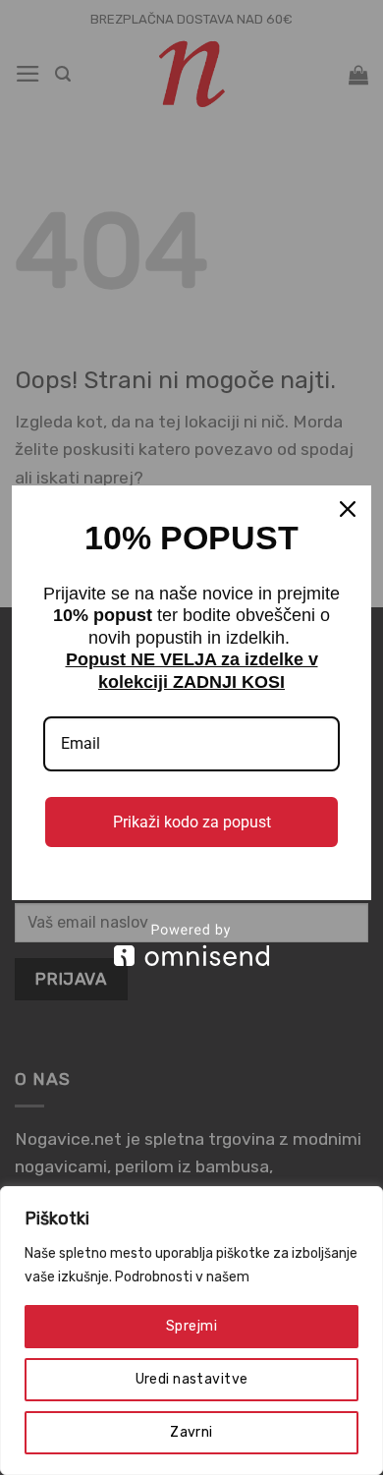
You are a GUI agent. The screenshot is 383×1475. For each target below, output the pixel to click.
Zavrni (191, 1432)
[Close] (347, 509)
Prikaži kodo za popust (192, 822)
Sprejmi (191, 1326)
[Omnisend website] (191, 945)
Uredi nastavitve (192, 1379)
